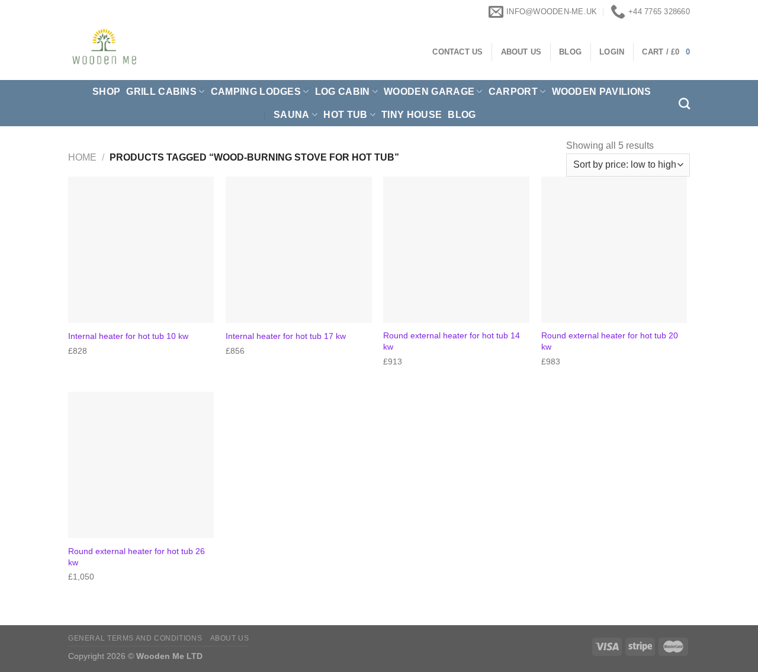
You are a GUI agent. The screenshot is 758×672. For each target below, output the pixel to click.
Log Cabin (342, 92)
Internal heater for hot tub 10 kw (128, 336)
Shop (106, 92)
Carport (513, 92)
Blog (462, 115)
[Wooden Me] (172, 52)
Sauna (292, 115)
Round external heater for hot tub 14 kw (451, 341)
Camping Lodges (256, 92)
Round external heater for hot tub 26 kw (136, 556)
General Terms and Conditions (135, 638)
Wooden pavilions (601, 92)
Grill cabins (161, 92)
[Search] (684, 103)
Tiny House (411, 115)
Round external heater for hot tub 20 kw (609, 341)
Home (82, 157)
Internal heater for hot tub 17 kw (286, 336)
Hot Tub (345, 115)
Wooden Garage (429, 92)
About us (229, 638)
